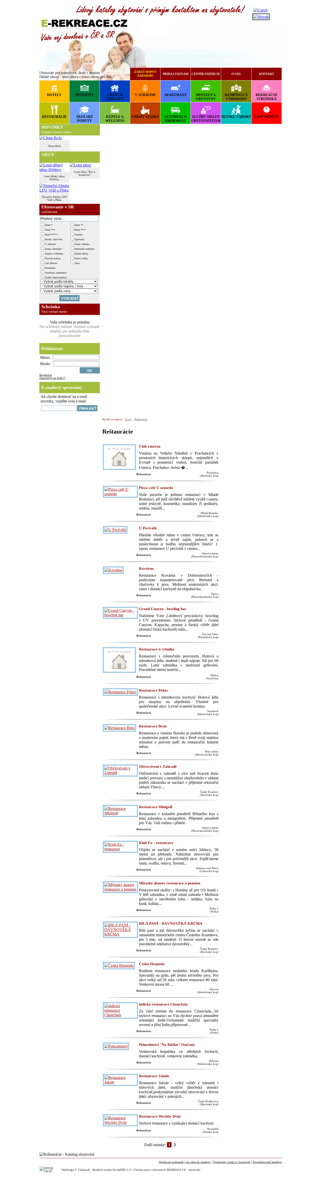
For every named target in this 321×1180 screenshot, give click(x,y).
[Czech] (261, 10)
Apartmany (175, 95)
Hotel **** (80, 229)
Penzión (78, 234)
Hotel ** (78, 225)
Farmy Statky (145, 117)
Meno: (45, 357)
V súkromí (145, 95)
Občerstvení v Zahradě (158, 767)
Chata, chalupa (81, 244)
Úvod (128, 419)
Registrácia (45, 374)
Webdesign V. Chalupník (75, 1169)
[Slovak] (261, 17)
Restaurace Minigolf (155, 807)
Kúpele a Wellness (114, 119)
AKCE (47, 154)
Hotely (54, 95)
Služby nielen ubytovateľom (205, 119)
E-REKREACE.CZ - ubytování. (182, 1169)
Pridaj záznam (175, 74)
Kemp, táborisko (53, 248)
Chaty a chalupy (115, 97)
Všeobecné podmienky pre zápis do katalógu (184, 1161)
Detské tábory (236, 117)
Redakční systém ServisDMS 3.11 (112, 1169)
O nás (236, 74)
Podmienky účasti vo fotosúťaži (231, 1161)
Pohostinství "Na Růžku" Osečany (167, 1045)
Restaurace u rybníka (156, 649)
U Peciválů (147, 528)
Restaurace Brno (153, 726)
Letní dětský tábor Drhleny (54, 178)
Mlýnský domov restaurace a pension (169, 883)
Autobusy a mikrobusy (175, 119)
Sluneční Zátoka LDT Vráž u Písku (54, 198)
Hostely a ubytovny (206, 97)
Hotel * (48, 225)
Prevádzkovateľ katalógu (267, 1161)
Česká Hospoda (152, 964)
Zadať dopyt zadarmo (145, 73)
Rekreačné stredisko (84, 248)
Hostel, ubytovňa (53, 239)
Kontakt (266, 74)
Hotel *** (50, 229)
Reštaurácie (54, 117)
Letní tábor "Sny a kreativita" (84, 173)
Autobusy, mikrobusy (56, 272)
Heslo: (45, 364)
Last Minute (267, 117)
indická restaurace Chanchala (163, 1004)
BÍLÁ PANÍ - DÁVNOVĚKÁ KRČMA (170, 923)
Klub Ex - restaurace (156, 843)
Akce (76, 263)
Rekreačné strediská (267, 97)
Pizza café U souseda (156, 488)
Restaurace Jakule (154, 1076)
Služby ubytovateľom (56, 277)
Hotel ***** (51, 234)
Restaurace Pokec (153, 690)
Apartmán (79, 239)
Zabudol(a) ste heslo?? (52, 377)
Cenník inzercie (206, 74)
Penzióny (84, 95)
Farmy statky (81, 258)
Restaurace (50, 268)
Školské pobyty (84, 119)
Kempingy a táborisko (236, 97)
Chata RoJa (54, 145)
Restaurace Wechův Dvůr (160, 1116)
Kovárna (146, 568)
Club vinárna (149, 446)
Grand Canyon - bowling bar (162, 609)
